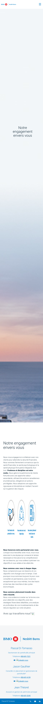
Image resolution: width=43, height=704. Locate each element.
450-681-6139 (26, 677)
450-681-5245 (26, 695)
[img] (21, 211)
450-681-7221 (26, 656)
